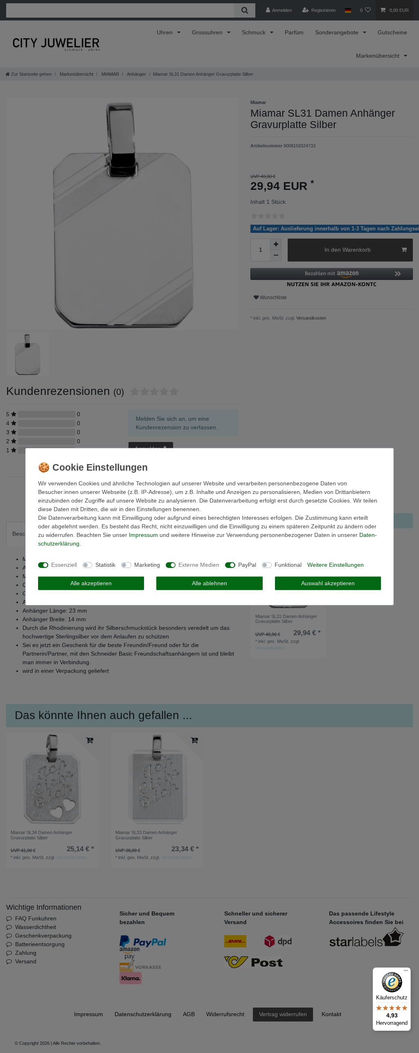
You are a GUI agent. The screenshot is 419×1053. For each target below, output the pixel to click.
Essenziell (64, 564)
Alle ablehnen (209, 582)
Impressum (143, 534)
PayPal (247, 564)
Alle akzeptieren (91, 582)
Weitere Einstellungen (335, 564)
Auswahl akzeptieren (328, 582)
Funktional (288, 564)
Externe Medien (198, 564)
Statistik (105, 564)
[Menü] (406, 972)
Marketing (147, 564)
